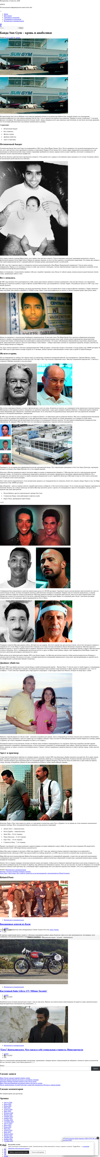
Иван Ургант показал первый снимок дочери (15, 1078)
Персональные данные (48, 937)
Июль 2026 (7, 1104)
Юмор (6, 14)
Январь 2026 (8, 1115)
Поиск (2, 1065)
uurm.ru (2, 4)
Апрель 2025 (8, 1130)
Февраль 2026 (8, 1113)
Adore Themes (54, 929)
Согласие (59, 937)
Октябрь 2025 (8, 1120)
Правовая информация (34, 937)
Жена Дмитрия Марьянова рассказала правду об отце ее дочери (21, 1083)
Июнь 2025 (7, 1127)
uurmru (18, 37)
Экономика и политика (11, 17)
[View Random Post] (1, 24)
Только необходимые (38, 1152)
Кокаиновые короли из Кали (15, 924)
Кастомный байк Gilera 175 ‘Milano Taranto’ (23, 991)
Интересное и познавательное (14, 21)
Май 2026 (7, 1108)
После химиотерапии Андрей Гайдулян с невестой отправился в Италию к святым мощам (30, 1085)
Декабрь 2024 (8, 1137)
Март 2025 (7, 1132)
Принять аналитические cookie (18, 1152)
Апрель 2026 (8, 1109)
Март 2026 (7, 1111)
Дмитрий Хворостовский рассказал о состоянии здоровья (19, 1080)
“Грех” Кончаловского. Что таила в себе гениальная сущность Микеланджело (41, 1049)
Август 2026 (8, 1102)
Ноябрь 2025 (8, 1118)
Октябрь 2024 (8, 1141)
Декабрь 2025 (8, 1116)
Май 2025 (7, 1128)
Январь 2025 (8, 1135)
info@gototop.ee (68, 937)
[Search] (1, 26)
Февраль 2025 (8, 1134)
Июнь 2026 (7, 1106)
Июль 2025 (7, 1125)
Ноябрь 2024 (8, 1139)
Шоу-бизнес (8, 16)
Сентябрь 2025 (9, 1121)
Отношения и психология (12, 19)
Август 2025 (8, 1123)
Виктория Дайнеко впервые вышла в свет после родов (18, 1081)
